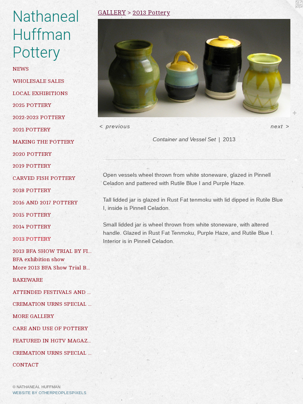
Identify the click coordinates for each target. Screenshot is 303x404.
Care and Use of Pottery (50, 328)
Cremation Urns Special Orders (52, 304)
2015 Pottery (32, 215)
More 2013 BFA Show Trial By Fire (52, 268)
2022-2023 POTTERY (39, 117)
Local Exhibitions (40, 93)
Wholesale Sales (38, 81)
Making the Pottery (43, 142)
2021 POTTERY (31, 130)
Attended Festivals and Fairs (52, 292)
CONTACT (26, 365)
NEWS (21, 69)
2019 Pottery (32, 166)
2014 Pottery (32, 227)
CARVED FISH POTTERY (44, 178)
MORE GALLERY (33, 316)
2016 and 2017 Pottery (45, 203)
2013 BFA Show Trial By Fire (52, 251)
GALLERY (112, 12)
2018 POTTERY (32, 190)
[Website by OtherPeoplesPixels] (287, 16)
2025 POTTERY (32, 105)
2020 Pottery (32, 154)
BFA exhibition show (39, 259)
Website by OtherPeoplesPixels (49, 393)
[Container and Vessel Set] (194, 68)
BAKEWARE (28, 280)
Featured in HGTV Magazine (52, 341)
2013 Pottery (32, 239)
